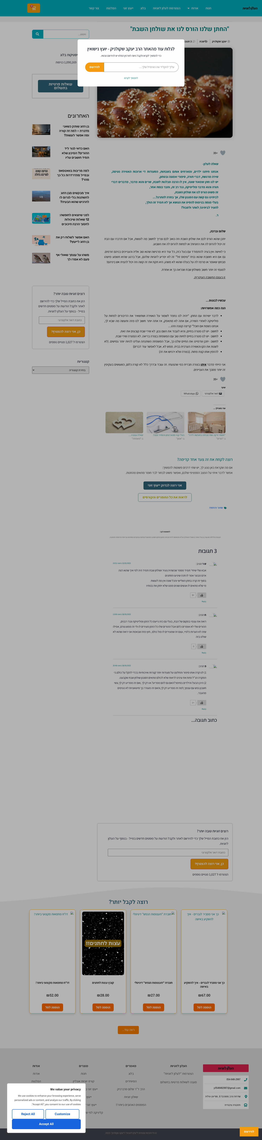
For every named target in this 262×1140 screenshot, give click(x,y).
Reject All (28, 1114)
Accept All (46, 1124)
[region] (46, 1108)
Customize (62, 1114)
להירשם (94, 67)
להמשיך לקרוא (131, 78)
